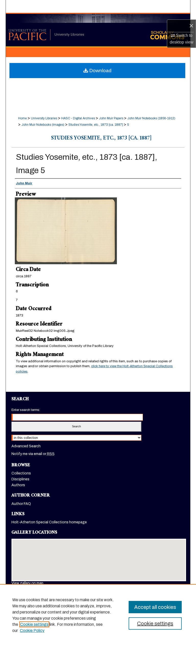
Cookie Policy (32, 630)
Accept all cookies (155, 607)
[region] (98, 615)
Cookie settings (34, 624)
